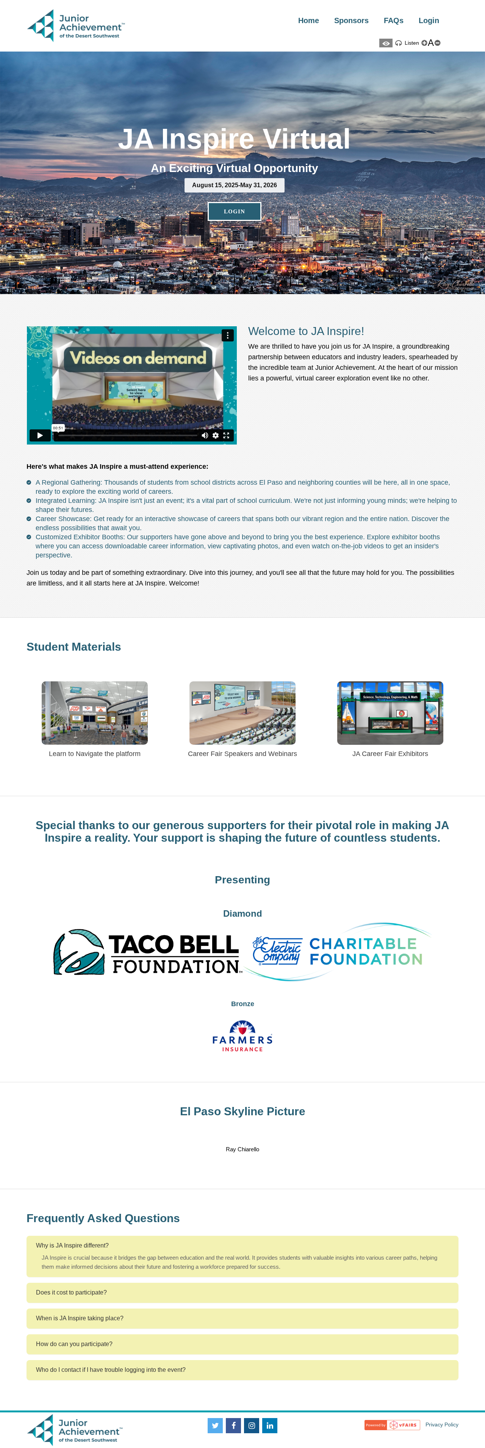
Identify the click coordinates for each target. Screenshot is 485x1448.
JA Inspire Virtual (234, 139)
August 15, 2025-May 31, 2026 (234, 185)
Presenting (242, 880)
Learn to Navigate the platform (95, 754)
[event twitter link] (215, 1425)
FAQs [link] (394, 20)
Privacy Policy (442, 1424)
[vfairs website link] (392, 1424)
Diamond (242, 914)
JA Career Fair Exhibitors (390, 754)
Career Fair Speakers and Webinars (242, 754)
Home (308, 20)
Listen (411, 43)
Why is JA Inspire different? (72, 1245)
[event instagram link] (251, 1425)
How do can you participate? (74, 1344)
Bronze (242, 1004)
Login (429, 20)
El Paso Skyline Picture (242, 1111)
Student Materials (74, 646)
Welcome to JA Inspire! (306, 331)
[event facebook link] (233, 1425)
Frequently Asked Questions (103, 1218)
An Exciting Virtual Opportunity (234, 168)
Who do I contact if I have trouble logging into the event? (111, 1370)
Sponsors (351, 20)
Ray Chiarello (242, 1149)
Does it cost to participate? (71, 1292)
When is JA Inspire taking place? (80, 1318)
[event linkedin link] (269, 1425)
